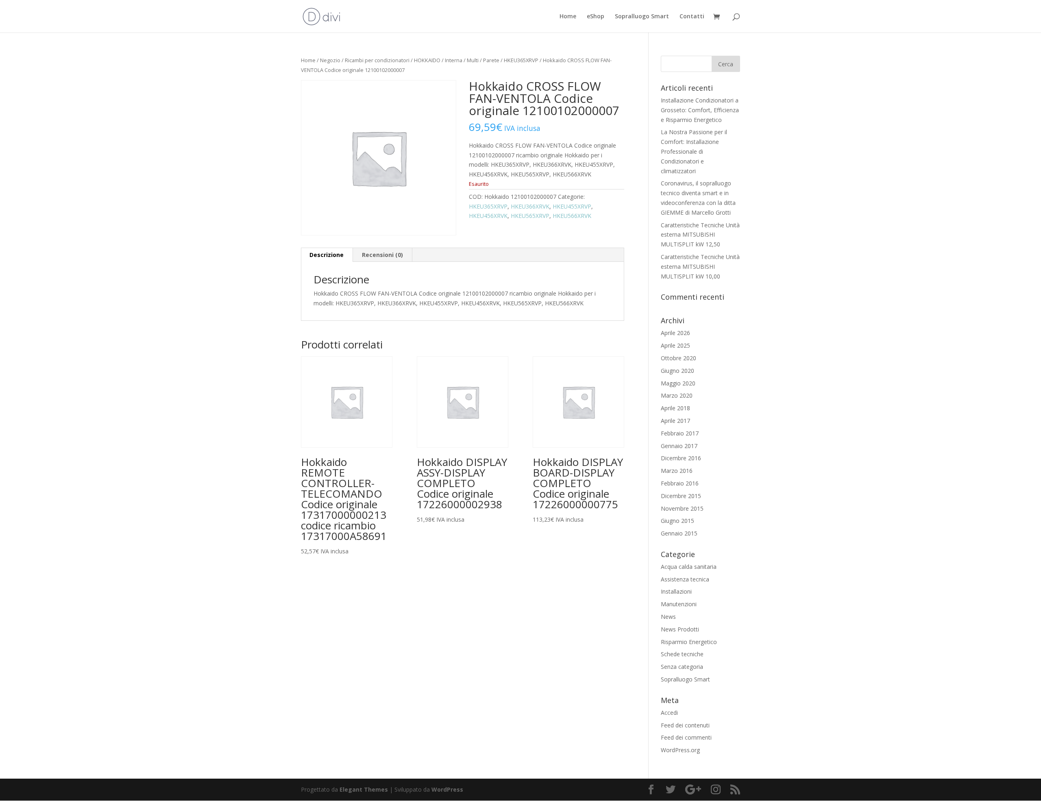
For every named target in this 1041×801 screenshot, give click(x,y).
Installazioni (676, 591)
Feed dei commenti (686, 737)
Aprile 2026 (675, 333)
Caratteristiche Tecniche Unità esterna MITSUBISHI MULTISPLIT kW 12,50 (700, 234)
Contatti (691, 16)
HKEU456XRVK (488, 216)
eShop (595, 16)
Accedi (669, 712)
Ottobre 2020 (678, 358)
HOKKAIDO (427, 60)
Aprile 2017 (675, 420)
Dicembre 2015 (681, 496)
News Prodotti (680, 629)
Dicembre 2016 (681, 458)
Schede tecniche (682, 654)
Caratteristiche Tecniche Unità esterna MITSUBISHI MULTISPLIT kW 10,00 (700, 266)
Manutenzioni (679, 604)
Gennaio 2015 (679, 533)
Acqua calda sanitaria (689, 566)
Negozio (330, 60)
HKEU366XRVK (530, 206)
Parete (491, 60)
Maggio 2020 (678, 383)
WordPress (447, 789)
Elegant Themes (364, 789)
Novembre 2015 (682, 508)
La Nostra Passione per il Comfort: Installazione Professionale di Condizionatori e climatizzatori (694, 151)
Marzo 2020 (677, 395)
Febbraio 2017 (680, 433)
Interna (453, 60)
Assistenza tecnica (685, 579)
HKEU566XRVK (572, 216)
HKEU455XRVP (572, 206)
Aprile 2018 (675, 408)
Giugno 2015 (677, 521)
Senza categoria (682, 666)
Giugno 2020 (677, 370)
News (668, 616)
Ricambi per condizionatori (377, 60)
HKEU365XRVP (521, 60)
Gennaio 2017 (679, 446)
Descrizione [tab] (326, 255)
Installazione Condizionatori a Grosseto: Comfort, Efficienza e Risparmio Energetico (700, 110)
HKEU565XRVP (530, 216)
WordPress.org (680, 750)
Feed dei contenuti (685, 725)
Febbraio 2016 (680, 483)
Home (568, 16)
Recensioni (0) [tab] (382, 255)
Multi (473, 60)
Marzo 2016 (677, 471)
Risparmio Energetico (689, 642)
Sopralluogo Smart (642, 16)
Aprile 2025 (675, 345)
